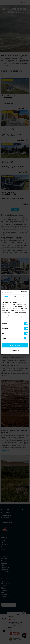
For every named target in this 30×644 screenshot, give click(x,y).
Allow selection (15, 350)
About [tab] (24, 296)
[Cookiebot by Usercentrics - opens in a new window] (21, 292)
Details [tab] (15, 296)
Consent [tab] (5, 296)
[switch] (26, 328)
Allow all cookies (15, 345)
